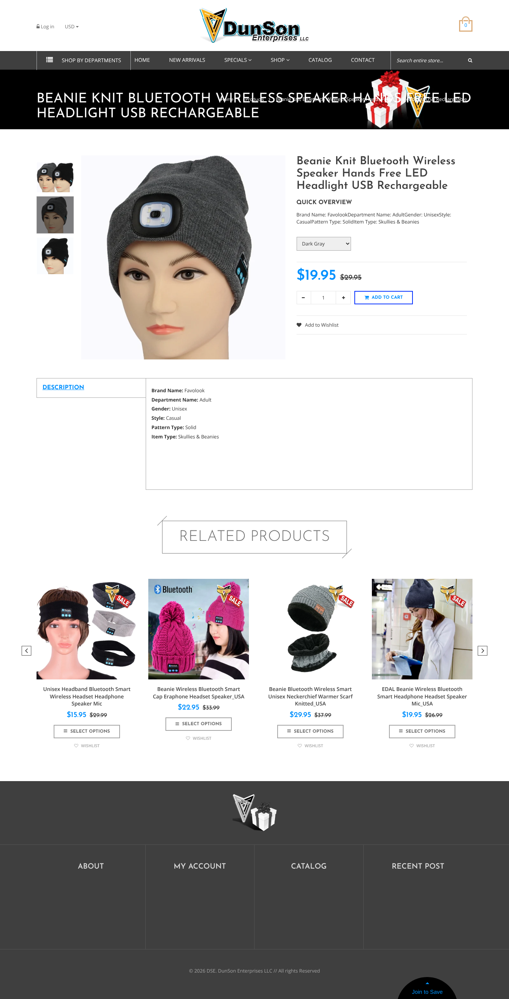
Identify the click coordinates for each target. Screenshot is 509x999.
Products (254, 99)
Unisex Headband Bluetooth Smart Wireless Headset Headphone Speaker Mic (86, 696)
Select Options (89, 731)
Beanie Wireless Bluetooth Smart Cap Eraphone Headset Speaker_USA (198, 693)
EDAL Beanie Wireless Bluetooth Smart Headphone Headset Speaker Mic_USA (422, 696)
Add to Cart (387, 297)
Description (63, 388)
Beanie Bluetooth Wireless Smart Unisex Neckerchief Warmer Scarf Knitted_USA (310, 696)
